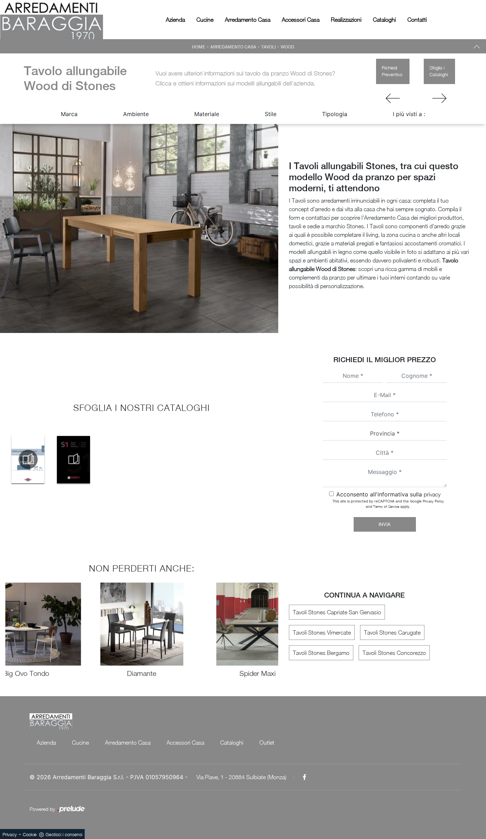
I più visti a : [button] (409, 114)
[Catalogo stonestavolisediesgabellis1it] (73, 459)
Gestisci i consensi (64, 834)
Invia (385, 524)
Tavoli (268, 47)
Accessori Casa (300, 19)
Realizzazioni (346, 19)
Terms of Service (386, 506)
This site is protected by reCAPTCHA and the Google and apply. (388, 504)
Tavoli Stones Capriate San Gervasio (337, 612)
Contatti (417, 19)
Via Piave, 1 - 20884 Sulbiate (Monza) (241, 777)
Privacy (9, 834)
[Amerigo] (440, 98)
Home (198, 47)
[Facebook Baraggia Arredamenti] (304, 777)
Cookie (30, 834)
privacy (432, 494)
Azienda (175, 19)
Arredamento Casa (247, 19)
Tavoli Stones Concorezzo (394, 653)
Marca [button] (69, 114)
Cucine (204, 19)
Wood (287, 47)
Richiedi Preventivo (392, 71)
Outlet (266, 742)
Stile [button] (270, 114)
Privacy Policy (433, 501)
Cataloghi (384, 19)
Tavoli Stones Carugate (392, 632)
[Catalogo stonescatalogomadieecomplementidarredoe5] (28, 459)
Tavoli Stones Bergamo (321, 653)
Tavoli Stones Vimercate (322, 632)
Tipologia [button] (334, 114)
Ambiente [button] (136, 114)
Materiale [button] (206, 114)
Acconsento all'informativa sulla (388, 494)
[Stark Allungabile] (393, 98)
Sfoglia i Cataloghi (438, 71)
